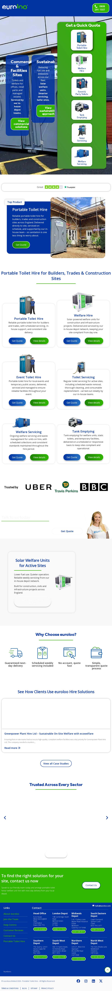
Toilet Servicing (83, 377)
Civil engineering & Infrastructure (56, 827)
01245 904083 (40, 929)
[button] (5, 818)
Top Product (14, 202)
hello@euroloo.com (103, 906)
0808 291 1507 (100, 8)
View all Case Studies (56, 763)
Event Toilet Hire (28, 377)
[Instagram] (85, 981)
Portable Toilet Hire (29, 209)
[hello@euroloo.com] (93, 905)
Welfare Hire (83, 315)
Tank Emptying (83, 431)
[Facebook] (78, 981)
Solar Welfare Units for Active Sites (33, 563)
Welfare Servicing (29, 432)
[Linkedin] (93, 981)
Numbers (7, 971)
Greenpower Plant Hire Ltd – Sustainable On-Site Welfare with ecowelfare (48, 733)
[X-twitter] (101, 981)
